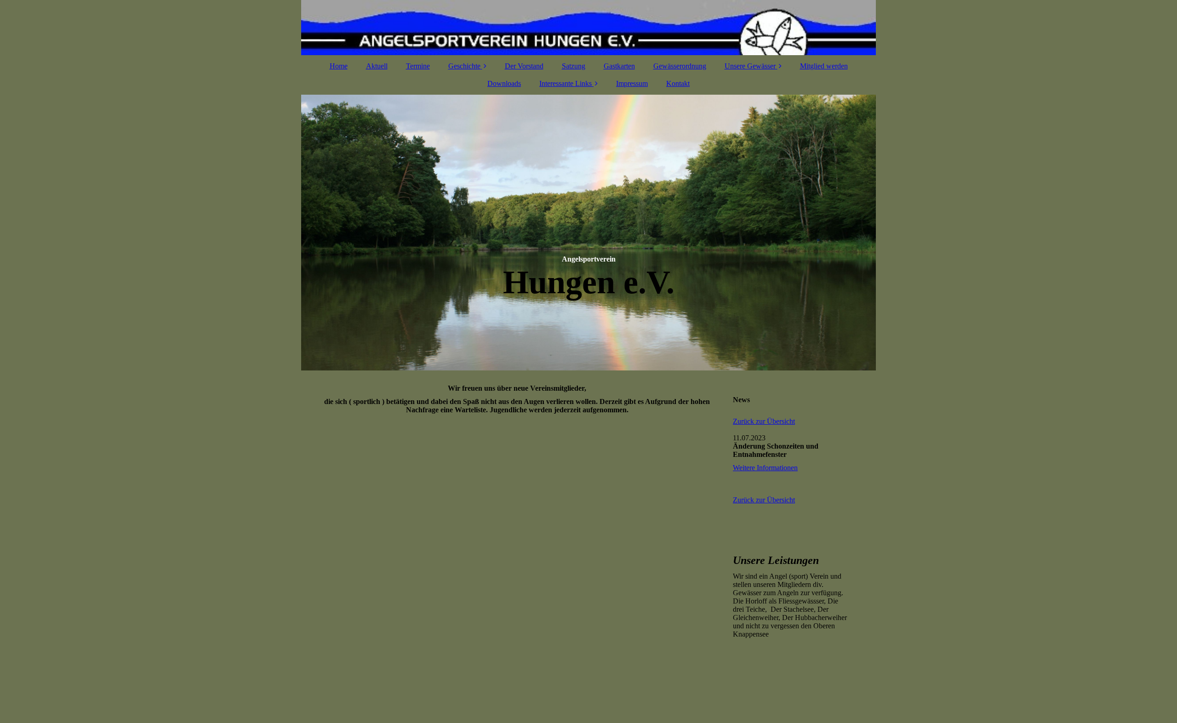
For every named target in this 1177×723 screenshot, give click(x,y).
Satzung (573, 66)
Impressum (632, 83)
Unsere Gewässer (750, 66)
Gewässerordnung (679, 66)
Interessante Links (565, 83)
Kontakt (678, 83)
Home (339, 66)
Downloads (504, 83)
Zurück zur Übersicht (764, 421)
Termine (418, 66)
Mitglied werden (824, 66)
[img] (588, 27)
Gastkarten (619, 66)
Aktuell (377, 66)
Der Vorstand (524, 66)
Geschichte (464, 66)
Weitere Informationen (765, 468)
